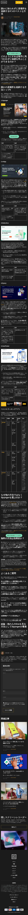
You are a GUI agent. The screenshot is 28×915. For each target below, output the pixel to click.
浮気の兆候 (14, 866)
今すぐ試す (19, 2)
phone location (13, 502)
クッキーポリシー (14, 897)
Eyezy (2, 304)
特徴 (14, 863)
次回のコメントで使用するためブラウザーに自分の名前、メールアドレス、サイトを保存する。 (14, 704)
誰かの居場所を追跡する (14, 53)
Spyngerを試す (14, 136)
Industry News (17, 16)
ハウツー (14, 873)
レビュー (14, 870)
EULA (14, 901)
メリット (14, 868)
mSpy (25, 181)
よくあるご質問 (14, 875)
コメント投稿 (8, 710)
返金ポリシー (14, 899)
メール (4, 697)
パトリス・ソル (8, 652)
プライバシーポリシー (14, 894)
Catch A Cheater (13, 749)
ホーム (14, 861)
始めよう (14, 827)
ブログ (14, 877)
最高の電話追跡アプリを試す (14, 535)
